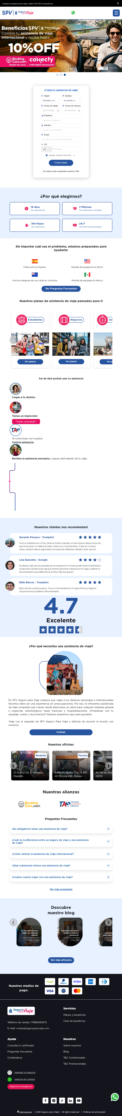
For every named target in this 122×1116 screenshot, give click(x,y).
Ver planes (30, 362)
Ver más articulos (61, 960)
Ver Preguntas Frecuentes (61, 288)
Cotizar (61, 732)
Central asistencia (23, 442)
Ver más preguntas (61, 889)
